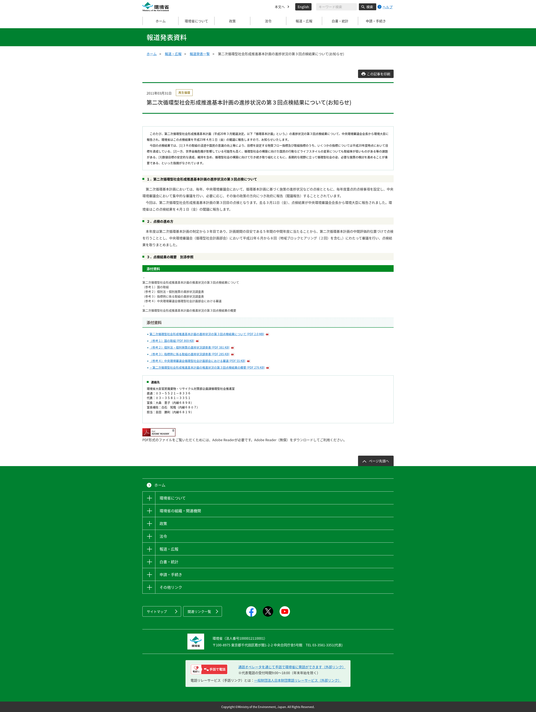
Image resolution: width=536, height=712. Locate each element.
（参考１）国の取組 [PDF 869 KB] (171, 341)
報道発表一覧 (200, 53)
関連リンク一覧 (199, 611)
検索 (369, 6)
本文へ (280, 6)
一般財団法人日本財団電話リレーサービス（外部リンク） (297, 680)
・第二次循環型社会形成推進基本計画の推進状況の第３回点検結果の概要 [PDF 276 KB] (207, 367)
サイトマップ (157, 611)
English (303, 6)
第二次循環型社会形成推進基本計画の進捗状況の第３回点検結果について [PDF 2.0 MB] (206, 334)
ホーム (161, 20)
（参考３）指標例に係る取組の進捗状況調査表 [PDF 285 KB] (189, 354)
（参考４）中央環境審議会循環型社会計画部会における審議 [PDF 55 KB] (197, 361)
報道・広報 (173, 53)
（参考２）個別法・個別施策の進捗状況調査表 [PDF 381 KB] (189, 347)
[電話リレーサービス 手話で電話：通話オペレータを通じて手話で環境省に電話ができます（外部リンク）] (209, 669)
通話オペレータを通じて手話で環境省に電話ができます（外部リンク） (291, 666)
